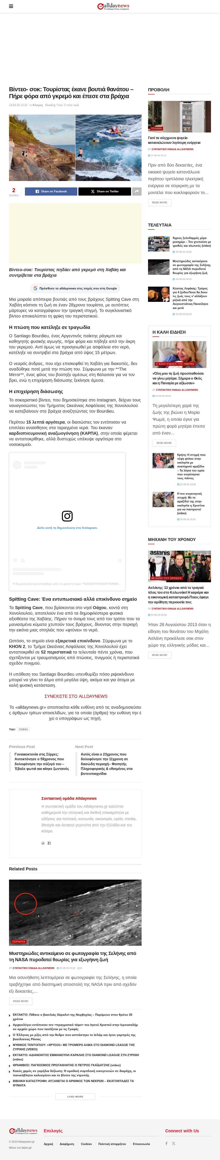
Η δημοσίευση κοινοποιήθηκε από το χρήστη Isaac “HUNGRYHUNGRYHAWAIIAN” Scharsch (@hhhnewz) (84, 583)
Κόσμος (38, 105)
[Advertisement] (110, 49)
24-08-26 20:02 (162, 396)
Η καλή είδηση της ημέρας (175, 364)
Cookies (86, 1144)
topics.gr (27, 1147)
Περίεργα (18, 941)
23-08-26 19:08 (187, 484)
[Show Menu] (11, 6)
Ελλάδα (156, 128)
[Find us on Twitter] (174, 1144)
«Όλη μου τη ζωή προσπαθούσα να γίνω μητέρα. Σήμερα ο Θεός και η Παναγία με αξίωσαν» (178, 378)
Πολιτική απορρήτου (112, 1144)
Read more (22, 1001)
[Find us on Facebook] (166, 1144)
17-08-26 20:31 (158, 155)
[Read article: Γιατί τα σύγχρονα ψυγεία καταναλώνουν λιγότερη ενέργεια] (179, 116)
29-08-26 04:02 (67, 968)
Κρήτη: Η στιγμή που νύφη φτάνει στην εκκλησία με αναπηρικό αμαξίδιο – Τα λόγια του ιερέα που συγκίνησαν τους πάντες (191, 466)
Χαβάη (23, 729)
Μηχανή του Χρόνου (166, 578)
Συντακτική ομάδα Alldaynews (69, 798)
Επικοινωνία (141, 1144)
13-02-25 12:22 (18, 105)
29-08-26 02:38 (158, 615)
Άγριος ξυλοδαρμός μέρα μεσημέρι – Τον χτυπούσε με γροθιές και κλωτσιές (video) (192, 241)
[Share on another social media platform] (137, 191)
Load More (75, 1096)
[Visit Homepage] (113, 6)
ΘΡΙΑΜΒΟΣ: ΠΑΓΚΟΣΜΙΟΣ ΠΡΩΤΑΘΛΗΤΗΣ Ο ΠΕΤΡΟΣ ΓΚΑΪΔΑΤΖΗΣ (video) (67, 1065)
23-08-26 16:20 (187, 519)
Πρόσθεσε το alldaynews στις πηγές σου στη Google (78, 288)
